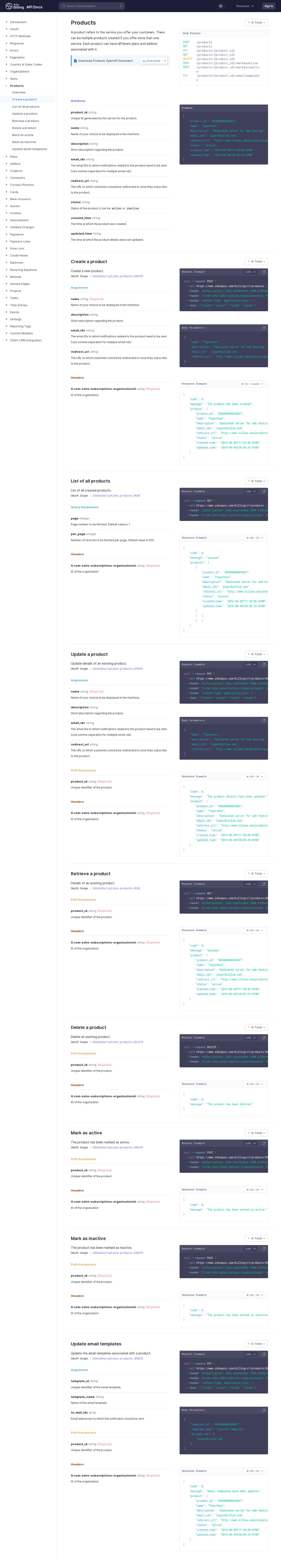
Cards (14, 192)
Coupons (16, 170)
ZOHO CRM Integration (25, 340)
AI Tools (256, 22)
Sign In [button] (269, 6)
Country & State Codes (26, 64)
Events (14, 312)
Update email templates (29, 149)
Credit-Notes (19, 255)
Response (17, 43)
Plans (14, 156)
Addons (15, 163)
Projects (15, 291)
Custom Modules (21, 333)
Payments (17, 234)
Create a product (24, 99)
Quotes (15, 206)
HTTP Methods (20, 36)
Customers (17, 177)
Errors (14, 50)
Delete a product (24, 128)
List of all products (26, 106)
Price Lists (17, 248)
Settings (16, 319)
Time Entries (18, 305)
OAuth (14, 29)
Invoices (15, 213)
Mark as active (22, 135)
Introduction (18, 22)
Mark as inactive (24, 142)
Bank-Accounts (20, 199)
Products (17, 85)
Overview (18, 92)
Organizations (19, 71)
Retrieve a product (25, 121)
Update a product (25, 113)
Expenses (16, 262)
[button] (244, 6)
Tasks (14, 298)
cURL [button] (248, 272)
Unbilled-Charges (22, 227)
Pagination (17, 57)
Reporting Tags (20, 326)
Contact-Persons (22, 184)
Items (14, 78)
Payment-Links (20, 241)
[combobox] (256, 22)
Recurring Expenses (23, 269)
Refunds (15, 276)
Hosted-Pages (20, 284)
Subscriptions (19, 220)
